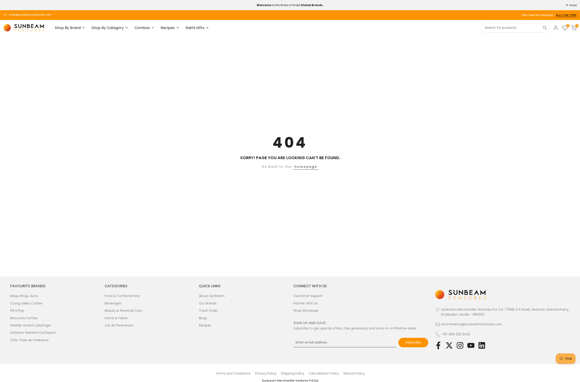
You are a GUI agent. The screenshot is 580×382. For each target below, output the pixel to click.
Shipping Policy (292, 373)
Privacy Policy (265, 373)
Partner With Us (305, 303)
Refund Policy (354, 373)
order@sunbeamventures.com (30, 15)
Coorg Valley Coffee (26, 303)
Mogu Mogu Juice (24, 296)
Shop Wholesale (306, 310)
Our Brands (207, 303)
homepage (305, 166)
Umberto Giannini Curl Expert (33, 332)
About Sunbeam (212, 296)
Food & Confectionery (122, 296)
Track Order (208, 310)
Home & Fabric (116, 318)
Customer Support (308, 296)
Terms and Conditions (233, 373)
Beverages (113, 303)
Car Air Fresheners (119, 325)
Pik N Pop (17, 310)
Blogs (203, 318)
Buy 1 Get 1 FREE (566, 15)
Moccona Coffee (23, 318)
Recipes (205, 325)
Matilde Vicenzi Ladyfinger (30, 325)
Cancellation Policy (324, 373)
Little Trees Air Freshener (29, 340)
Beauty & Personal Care (123, 310)
